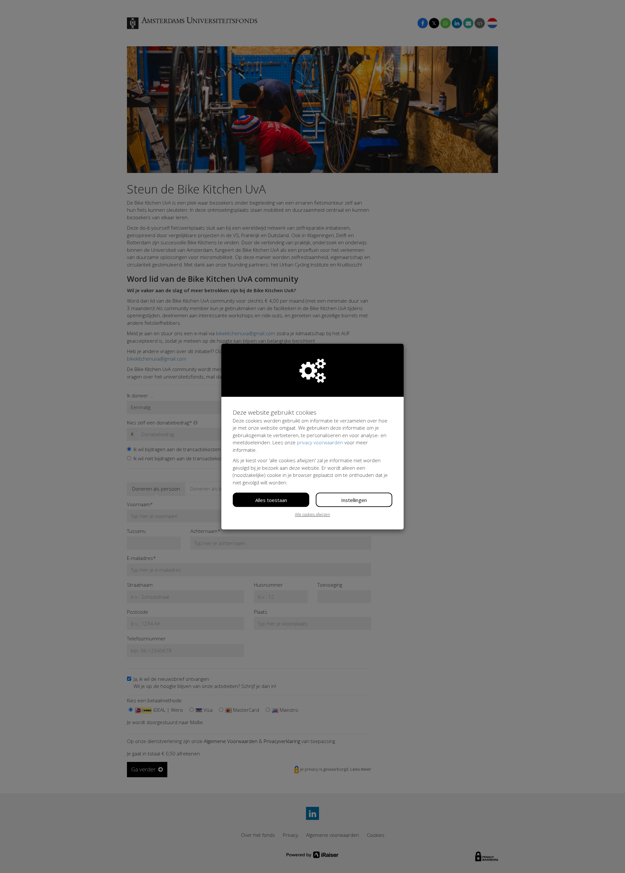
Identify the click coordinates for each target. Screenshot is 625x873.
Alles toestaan (271, 500)
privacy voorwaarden (320, 442)
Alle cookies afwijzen (312, 514)
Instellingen (354, 500)
